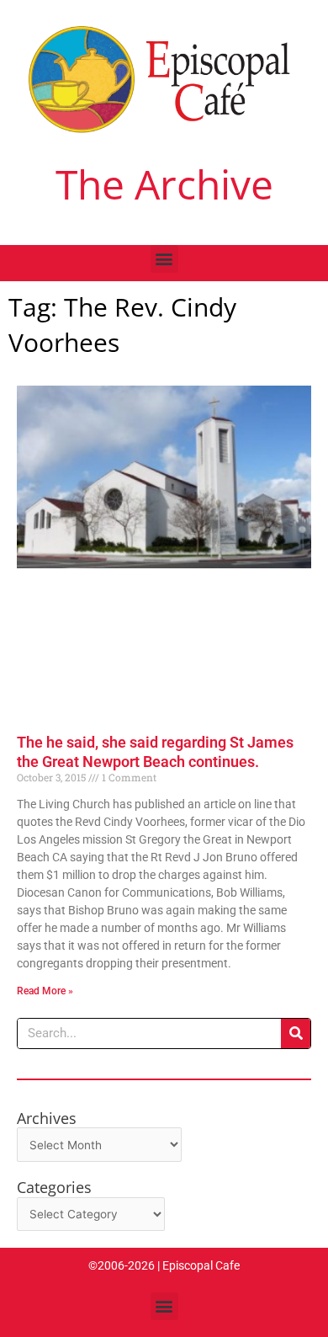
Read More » (45, 991)
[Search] (295, 1033)
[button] (164, 259)
